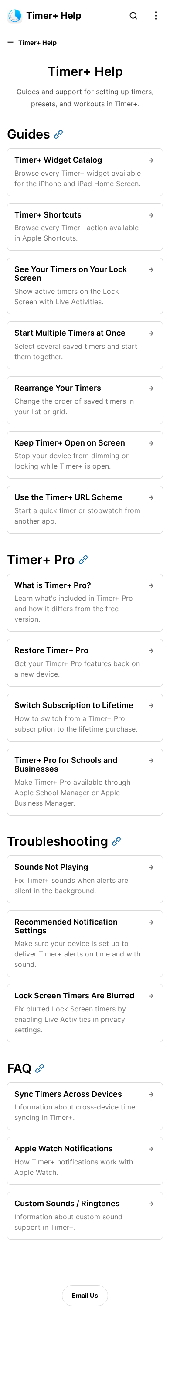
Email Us (85, 1295)
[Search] (133, 15)
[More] (156, 15)
